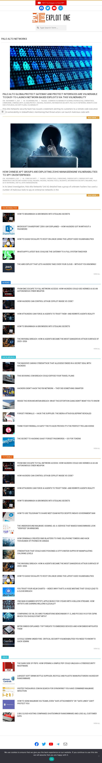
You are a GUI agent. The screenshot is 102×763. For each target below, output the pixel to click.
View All (97, 274)
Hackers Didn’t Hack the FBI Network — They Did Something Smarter (50, 388)
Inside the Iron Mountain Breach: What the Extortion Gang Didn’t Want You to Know (58, 401)
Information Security (60, 103)
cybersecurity (17, 103)
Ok (51, 759)
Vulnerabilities (32, 101)
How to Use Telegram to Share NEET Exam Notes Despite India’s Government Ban (56, 513)
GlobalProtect (30, 103)
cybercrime (7, 103)
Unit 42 (18, 183)
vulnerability (32, 105)
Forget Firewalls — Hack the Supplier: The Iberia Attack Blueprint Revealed (54, 413)
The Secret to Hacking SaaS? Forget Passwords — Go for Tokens (49, 439)
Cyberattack (89, 101)
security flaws (21, 105)
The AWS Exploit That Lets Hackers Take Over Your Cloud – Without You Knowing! (56, 264)
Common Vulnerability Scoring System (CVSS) (65, 101)
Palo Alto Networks (78, 103)
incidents (47, 103)
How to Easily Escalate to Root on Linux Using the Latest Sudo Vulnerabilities (55, 239)
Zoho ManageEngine (29, 183)
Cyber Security (31, 178)
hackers (36, 180)
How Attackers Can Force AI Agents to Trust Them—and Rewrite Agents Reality (56, 314)
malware (88, 180)
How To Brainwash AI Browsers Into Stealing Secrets (43, 214)
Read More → (93, 118)
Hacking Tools (53, 180)
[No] (98, 756)
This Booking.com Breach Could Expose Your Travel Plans (45, 376)
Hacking (40, 103)
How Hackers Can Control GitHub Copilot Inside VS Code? (45, 301)
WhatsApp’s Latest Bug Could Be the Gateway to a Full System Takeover (52, 252)
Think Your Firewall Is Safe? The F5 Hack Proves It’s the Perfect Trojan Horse (55, 426)
